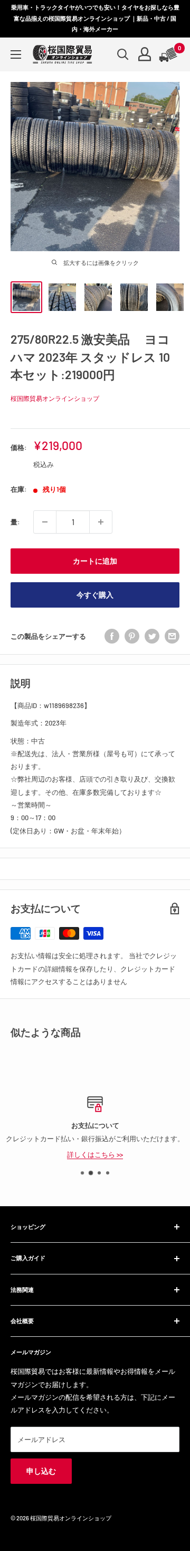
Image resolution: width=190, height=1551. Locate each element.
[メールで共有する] (172, 636)
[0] (168, 54)
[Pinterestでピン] (132, 636)
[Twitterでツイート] (152, 636)
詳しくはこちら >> (95, 1154)
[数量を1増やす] (101, 522)
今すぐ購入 (95, 594)
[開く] (123, 54)
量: (15, 522)
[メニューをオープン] (16, 54)
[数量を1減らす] (45, 522)
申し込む (41, 1470)
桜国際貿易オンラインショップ (55, 398)
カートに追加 (95, 560)
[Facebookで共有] (111, 636)
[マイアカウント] (144, 54)
